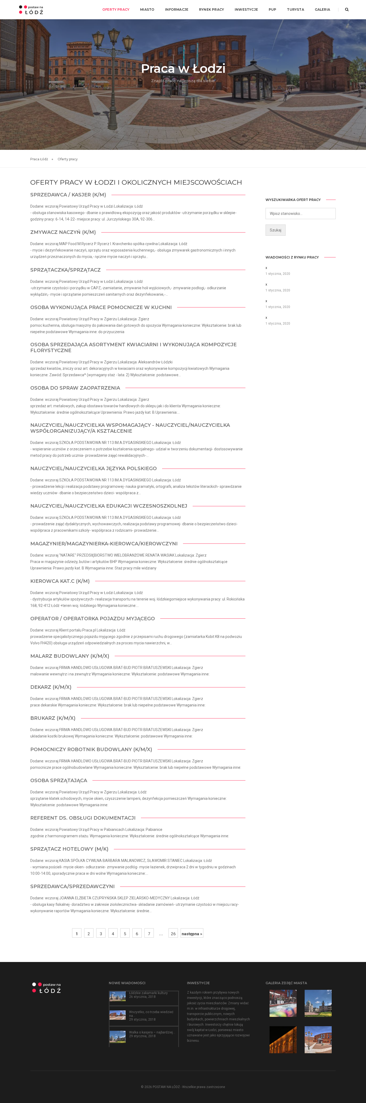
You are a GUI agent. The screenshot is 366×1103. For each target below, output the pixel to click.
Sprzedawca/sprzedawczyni (72, 886)
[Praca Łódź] (30, 9)
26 (173, 933)
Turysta (295, 9)
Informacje (176, 9)
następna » (192, 933)
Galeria (322, 9)
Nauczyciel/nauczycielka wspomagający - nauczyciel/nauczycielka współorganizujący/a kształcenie (130, 428)
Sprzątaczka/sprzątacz (65, 270)
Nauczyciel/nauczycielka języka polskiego (93, 468)
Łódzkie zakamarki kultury (148, 993)
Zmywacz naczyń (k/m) (63, 232)
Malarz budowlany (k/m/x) (69, 656)
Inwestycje (246, 9)
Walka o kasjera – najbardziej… (152, 1032)
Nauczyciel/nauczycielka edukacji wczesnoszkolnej (108, 506)
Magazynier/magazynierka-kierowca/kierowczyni (104, 544)
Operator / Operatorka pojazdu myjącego (92, 619)
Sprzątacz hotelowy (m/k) (69, 849)
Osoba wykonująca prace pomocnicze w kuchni (101, 307)
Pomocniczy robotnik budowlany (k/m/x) (91, 749)
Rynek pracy (211, 9)
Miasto (147, 9)
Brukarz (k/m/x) (53, 718)
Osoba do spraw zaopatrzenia (75, 388)
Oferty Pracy (115, 9)
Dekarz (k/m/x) (51, 687)
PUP (273, 9)
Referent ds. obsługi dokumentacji (83, 818)
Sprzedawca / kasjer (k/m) (68, 195)
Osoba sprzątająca (58, 780)
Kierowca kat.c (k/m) (60, 581)
